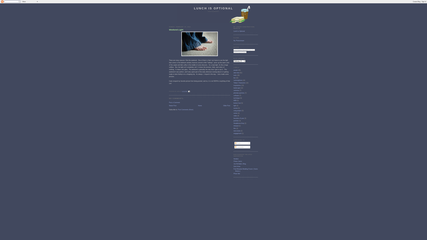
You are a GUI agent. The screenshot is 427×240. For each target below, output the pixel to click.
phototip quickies (239, 93)
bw (234, 78)
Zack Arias (237, 166)
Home (200, 105)
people (236, 70)
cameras (236, 90)
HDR (235, 100)
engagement (237, 133)
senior (235, 113)
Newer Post (172, 105)
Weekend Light (176, 30)
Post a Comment (174, 102)
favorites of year (239, 118)
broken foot (237, 103)
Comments (240, 147)
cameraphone (238, 80)
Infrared (236, 126)
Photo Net (237, 173)
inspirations (237, 85)
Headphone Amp (239, 123)
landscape (237, 88)
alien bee (236, 73)
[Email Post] (188, 91)
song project (237, 110)
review (236, 108)
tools (235, 75)
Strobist (236, 159)
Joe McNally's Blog (240, 164)
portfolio (236, 121)
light (235, 105)
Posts (238, 143)
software (236, 95)
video (235, 116)
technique (237, 98)
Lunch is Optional (213, 8)
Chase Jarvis (238, 161)
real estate (237, 131)
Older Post (226, 105)
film (235, 128)
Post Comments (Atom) (185, 109)
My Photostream (239, 40)
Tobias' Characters (239, 83)
